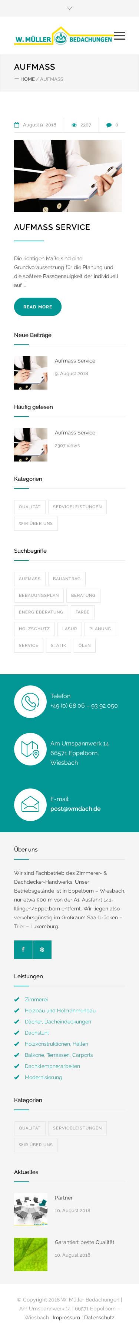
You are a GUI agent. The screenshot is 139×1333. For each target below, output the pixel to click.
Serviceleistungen (77, 507)
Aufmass (30, 578)
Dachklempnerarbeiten (52, 1066)
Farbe (83, 612)
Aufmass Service (52, 227)
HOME (27, 79)
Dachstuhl (37, 1033)
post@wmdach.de (75, 808)
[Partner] (30, 1210)
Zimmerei (36, 999)
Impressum (66, 1317)
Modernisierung (43, 1077)
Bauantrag (67, 578)
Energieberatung (41, 612)
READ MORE (37, 307)
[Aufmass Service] (68, 176)
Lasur (69, 628)
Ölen (85, 645)
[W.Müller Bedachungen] (64, 35)
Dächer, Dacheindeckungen (58, 1022)
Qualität (30, 507)
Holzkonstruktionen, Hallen (56, 1044)
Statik (58, 645)
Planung (100, 628)
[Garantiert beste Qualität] (30, 1254)
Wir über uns (36, 523)
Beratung (83, 595)
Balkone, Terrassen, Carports (59, 1055)
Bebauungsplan (39, 595)
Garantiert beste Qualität (85, 1242)
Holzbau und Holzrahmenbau (60, 1010)
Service (29, 645)
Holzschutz (34, 628)
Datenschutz (99, 1317)
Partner (64, 1198)
